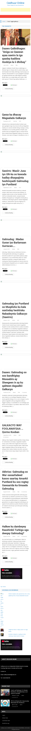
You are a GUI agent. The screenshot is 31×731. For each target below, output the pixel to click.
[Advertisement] (16, 10)
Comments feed (6, 720)
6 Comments (24, 491)
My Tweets (3, 586)
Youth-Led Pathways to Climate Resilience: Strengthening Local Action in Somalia (19, 692)
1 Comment (24, 392)
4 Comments (6, 437)
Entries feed (5, 718)
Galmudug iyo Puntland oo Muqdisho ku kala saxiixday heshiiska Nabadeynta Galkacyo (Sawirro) (15, 310)
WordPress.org (5, 723)
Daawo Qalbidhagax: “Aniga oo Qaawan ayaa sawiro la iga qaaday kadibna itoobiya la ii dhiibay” (14, 55)
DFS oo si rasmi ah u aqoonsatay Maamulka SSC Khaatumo (20, 701)
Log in (3, 715)
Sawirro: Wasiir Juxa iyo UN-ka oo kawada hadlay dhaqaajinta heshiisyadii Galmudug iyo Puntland (15, 177)
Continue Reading (9, 88)
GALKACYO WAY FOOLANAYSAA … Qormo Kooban (12, 429)
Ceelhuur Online (15, 2)
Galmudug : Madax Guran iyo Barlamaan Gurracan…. (14, 243)
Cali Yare (15, 121)
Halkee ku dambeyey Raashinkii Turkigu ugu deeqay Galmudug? (15, 530)
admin (12, 65)
